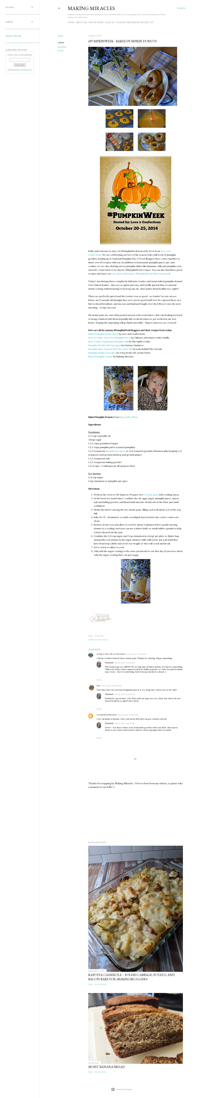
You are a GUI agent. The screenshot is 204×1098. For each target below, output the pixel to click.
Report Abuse (13, 36)
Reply (99, 680)
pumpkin (62, 47)
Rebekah (109, 662)
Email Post (99, 636)
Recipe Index (96, 22)
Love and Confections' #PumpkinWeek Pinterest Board (140, 273)
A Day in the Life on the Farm (111, 654)
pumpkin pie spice (115, 451)
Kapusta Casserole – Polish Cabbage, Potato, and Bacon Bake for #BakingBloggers (131, 977)
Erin (98, 685)
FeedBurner (26, 70)
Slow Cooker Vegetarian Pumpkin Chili (108, 341)
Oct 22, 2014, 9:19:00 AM (125, 663)
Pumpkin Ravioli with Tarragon (104, 345)
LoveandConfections (107, 715)
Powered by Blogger (124, 1089)
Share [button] (60, 36)
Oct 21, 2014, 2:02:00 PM (111, 686)
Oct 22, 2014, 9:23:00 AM (125, 723)
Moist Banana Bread (106, 1067)
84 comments (100, 984)
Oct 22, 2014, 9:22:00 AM (125, 694)
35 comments (100, 1072)
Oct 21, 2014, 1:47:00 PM (136, 654)
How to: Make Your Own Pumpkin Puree (109, 337)
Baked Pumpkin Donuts (100, 356)
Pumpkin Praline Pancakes (102, 352)
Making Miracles (91, 8)
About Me (81, 22)
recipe (61, 50)
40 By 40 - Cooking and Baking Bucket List (129, 22)
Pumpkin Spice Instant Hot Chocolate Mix (110, 349)
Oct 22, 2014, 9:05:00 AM (128, 715)
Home (71, 22)
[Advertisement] (135, 815)
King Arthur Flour (128, 417)
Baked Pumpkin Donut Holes (103, 334)
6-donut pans (151, 494)
